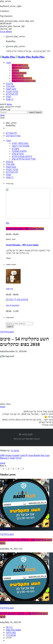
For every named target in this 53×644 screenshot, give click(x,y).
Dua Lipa (45, 455)
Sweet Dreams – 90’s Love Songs (25, 228)
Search (35, 112)
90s (7, 223)
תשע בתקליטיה (7, 331)
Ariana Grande (12, 455)
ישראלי (18, 458)
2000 (2, 455)
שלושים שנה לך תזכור (12, 305)
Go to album (6, 31)
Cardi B (23, 455)
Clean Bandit (34, 455)
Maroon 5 (4, 458)
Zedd (12, 458)
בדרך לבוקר (9, 289)
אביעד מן (15, 450)
